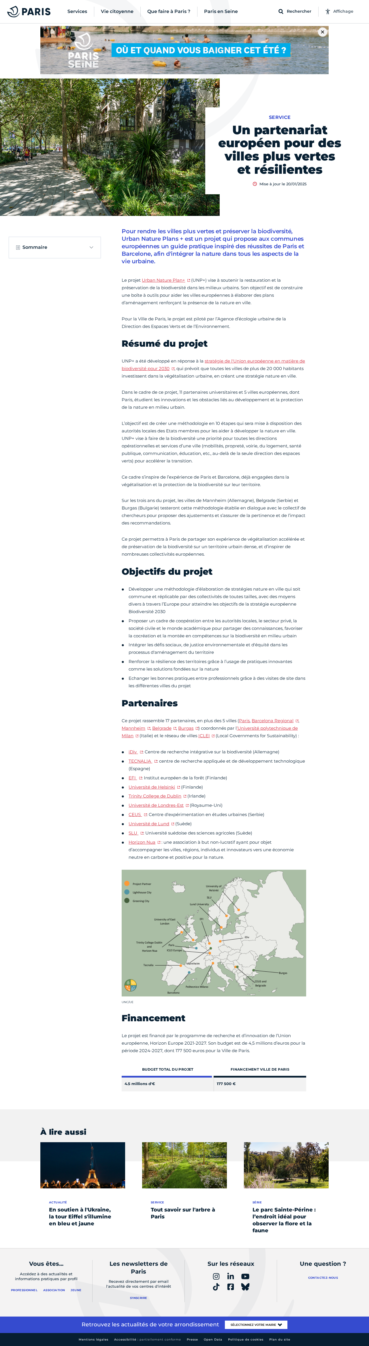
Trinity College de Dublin (155, 796)
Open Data (213, 1339)
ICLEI (204, 735)
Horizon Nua (142, 842)
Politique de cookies (245, 1339)
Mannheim (133, 728)
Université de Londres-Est (156, 805)
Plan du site (279, 1339)
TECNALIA (140, 761)
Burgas (185, 728)
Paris (244, 720)
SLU (133, 833)
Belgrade (162, 728)
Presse (192, 1339)
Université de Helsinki (152, 787)
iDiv (133, 752)
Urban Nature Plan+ (163, 280)
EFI (133, 778)
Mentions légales (93, 1339)
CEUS (135, 814)
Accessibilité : (147, 1339)
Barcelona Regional (272, 720)
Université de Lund (149, 823)
